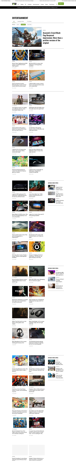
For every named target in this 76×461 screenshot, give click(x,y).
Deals (46, 4)
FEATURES (29, 24)
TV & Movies (29, 21)
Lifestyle (29, 4)
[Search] (56, 4)
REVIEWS (23, 24)
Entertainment (36, 4)
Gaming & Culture (21, 21)
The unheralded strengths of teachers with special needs (47, 0)
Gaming (44, 30)
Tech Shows (51, 4)
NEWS (18, 24)
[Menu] (18, 4)
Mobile (22, 4)
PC (25, 4)
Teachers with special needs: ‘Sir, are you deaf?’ (24, 0)
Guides (42, 4)
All (13, 21)
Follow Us (61, 3)
